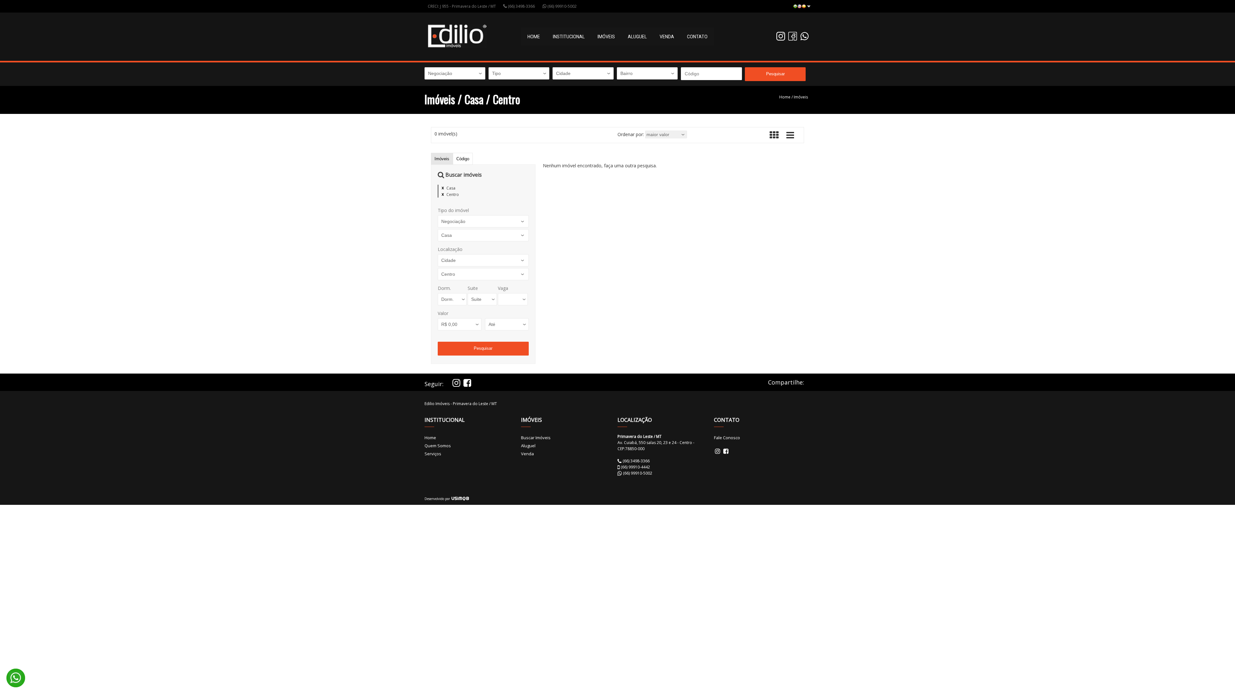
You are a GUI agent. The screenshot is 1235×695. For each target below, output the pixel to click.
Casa (450, 188)
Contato (697, 36)
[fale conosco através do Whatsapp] (804, 39)
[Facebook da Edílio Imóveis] (792, 39)
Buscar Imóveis (536, 437)
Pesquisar (775, 73)
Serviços (433, 454)
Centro (452, 194)
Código (462, 158)
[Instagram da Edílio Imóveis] (780, 39)
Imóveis (801, 97)
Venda (667, 36)
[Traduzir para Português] (801, 7)
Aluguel (637, 36)
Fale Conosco (727, 437)
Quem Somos (438, 446)
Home (533, 36)
